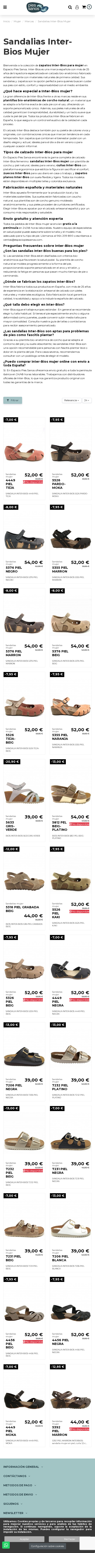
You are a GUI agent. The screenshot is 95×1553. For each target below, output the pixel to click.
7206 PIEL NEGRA (14, 1087)
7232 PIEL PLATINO (60, 1087)
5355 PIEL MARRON (60, 569)
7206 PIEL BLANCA (60, 1258)
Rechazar (69, 1539)
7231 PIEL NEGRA (60, 1171)
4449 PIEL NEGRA (58, 1001)
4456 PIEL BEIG (10, 1344)
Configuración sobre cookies (47, 1546)
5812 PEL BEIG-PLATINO (59, 826)
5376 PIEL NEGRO (14, 569)
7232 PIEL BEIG (10, 1172)
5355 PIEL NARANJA (60, 737)
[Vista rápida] (42, 430)
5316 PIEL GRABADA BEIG (22, 909)
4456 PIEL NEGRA (60, 1342)
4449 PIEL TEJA (10, 484)
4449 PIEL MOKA (11, 1431)
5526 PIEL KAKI (56, 913)
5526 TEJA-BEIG (10, 738)
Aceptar (24, 1539)
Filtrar (14, 400)
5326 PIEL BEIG (10, 1001)
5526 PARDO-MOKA (59, 484)
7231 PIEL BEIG (13, 1258)
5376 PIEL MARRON (14, 653)
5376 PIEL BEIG (60, 653)
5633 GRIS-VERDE (11, 826)
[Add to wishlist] (42, 423)
